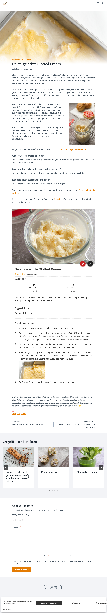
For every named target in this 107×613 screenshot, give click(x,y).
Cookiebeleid (7, 609)
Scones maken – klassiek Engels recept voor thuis (77, 424)
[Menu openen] (97, 3)
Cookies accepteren (48, 603)
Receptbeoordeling (20, 514)
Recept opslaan (19, 413)
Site (71, 555)
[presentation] (18, 457)
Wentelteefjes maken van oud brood (28, 423)
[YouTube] (56, 587)
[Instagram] (51, 587)
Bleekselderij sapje (87, 472)
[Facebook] (45, 587)
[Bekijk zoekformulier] (102, 3)
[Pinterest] (61, 587)
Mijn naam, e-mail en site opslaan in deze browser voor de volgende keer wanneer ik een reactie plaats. (53, 562)
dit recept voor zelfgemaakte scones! (70, 149)
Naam (16, 555)
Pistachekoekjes (50, 472)
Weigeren (76, 603)
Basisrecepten (17, 60)
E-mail (45, 555)
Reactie (17, 527)
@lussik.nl (58, 199)
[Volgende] (101, 467)
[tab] (49, 490)
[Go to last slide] (6, 467)
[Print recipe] (90, 263)
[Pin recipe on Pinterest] (83, 263)
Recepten (28, 60)
